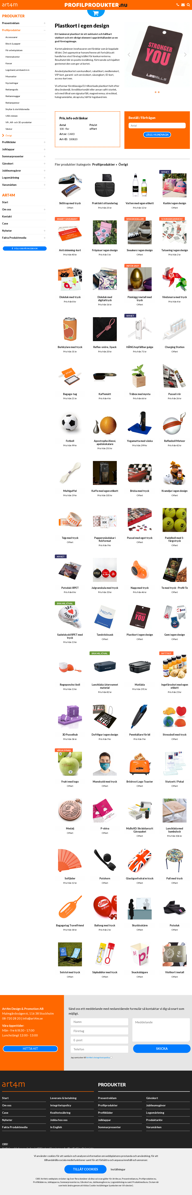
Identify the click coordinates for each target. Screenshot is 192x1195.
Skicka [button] (162, 1048)
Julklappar (8, 149)
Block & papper (13, 43)
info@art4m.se (33, 1018)
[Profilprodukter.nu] (96, 5)
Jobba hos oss (58, 1120)
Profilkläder (9, 142)
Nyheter (7, 230)
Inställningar (118, 1169)
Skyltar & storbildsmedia (17, 109)
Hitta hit (30, 1048)
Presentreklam (10, 23)
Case (5, 223)
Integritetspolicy (60, 1105)
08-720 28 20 (11, 1018)
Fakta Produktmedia (14, 237)
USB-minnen (11, 115)
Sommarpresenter (12, 156)
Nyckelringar (11, 83)
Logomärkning (10, 177)
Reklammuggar (12, 96)
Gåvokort (7, 163)
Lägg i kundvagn (157, 134)
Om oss (6, 209)
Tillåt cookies (85, 1169)
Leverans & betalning (63, 1098)
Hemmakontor (12, 56)
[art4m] (11, 5)
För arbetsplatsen (13, 50)
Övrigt (8, 135)
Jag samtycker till (90, 1057)
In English (56, 1127)
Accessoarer (11, 37)
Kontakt (7, 216)
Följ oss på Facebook (26, 248)
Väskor (8, 128)
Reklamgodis (11, 89)
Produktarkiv (154, 1120)
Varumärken (9, 184)
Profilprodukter (11, 30)
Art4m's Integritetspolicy (98, 1057)
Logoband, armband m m (17, 70)
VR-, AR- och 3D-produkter (18, 122)
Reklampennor (12, 102)
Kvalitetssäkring (60, 1112)
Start (5, 202)
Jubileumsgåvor (11, 170)
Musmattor (11, 76)
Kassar (8, 63)
